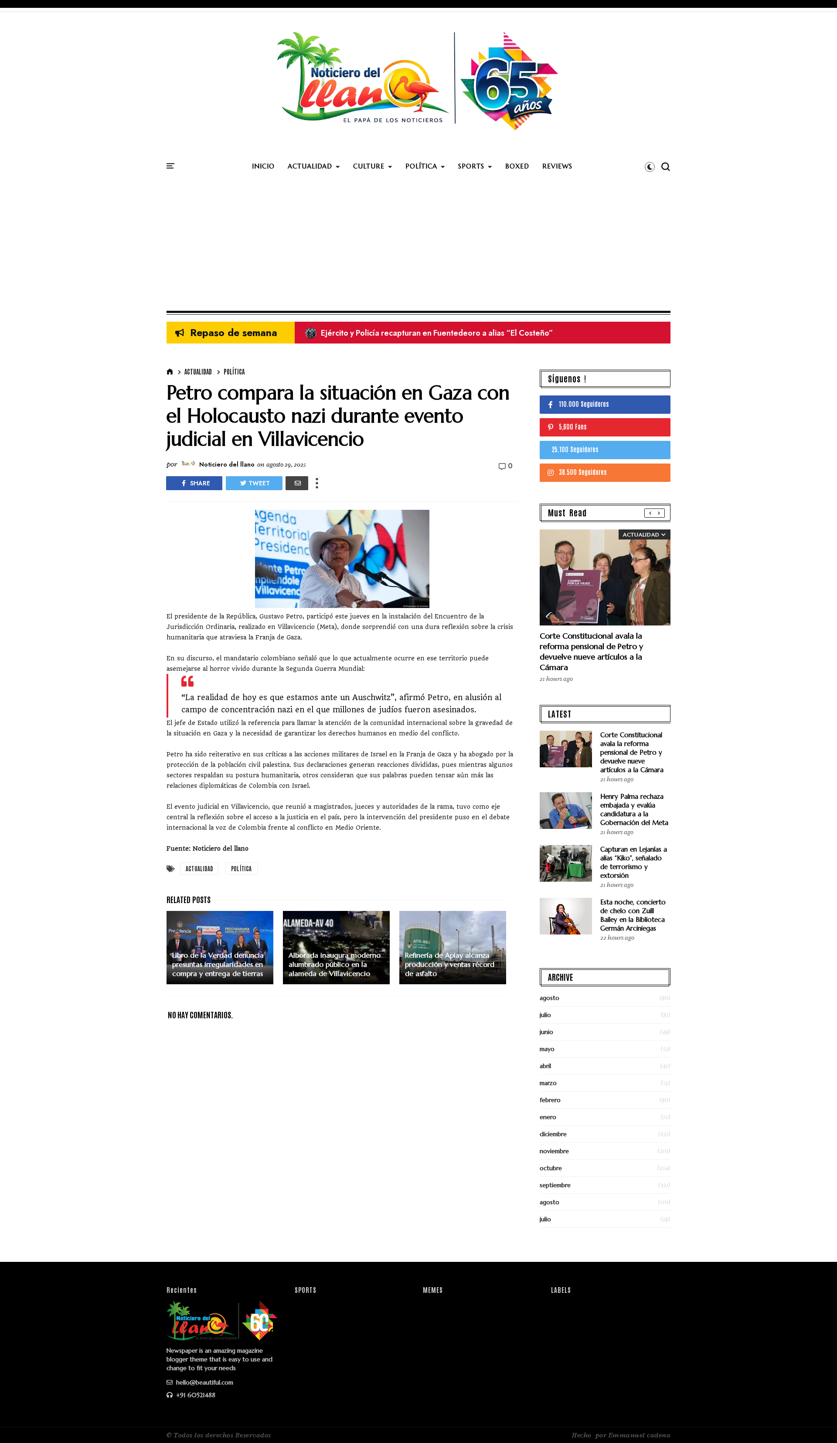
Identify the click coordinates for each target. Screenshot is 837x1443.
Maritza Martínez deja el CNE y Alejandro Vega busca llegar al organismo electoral (462, 333)
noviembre (554, 1151)
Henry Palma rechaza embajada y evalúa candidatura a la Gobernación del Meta (634, 809)
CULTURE (368, 166)
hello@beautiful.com (203, 1382)
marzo (548, 1083)
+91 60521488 (194, 1395)
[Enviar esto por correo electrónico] (297, 483)
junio (546, 1032)
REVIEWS (557, 166)
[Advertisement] (418, 245)
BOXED (517, 166)
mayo (547, 1049)
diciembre (553, 1134)
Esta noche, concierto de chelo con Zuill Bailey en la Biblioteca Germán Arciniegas (633, 915)
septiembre (555, 1185)
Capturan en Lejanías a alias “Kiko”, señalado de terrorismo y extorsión (633, 862)
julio (545, 1015)
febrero (550, 1100)
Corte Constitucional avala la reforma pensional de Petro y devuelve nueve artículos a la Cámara (591, 651)
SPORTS (471, 166)
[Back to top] (815, 1422)
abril (545, 1066)
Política (234, 371)
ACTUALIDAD (310, 166)
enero (548, 1117)
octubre (551, 1168)
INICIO (263, 166)
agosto (549, 998)
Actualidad (198, 371)
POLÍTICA (421, 166)
